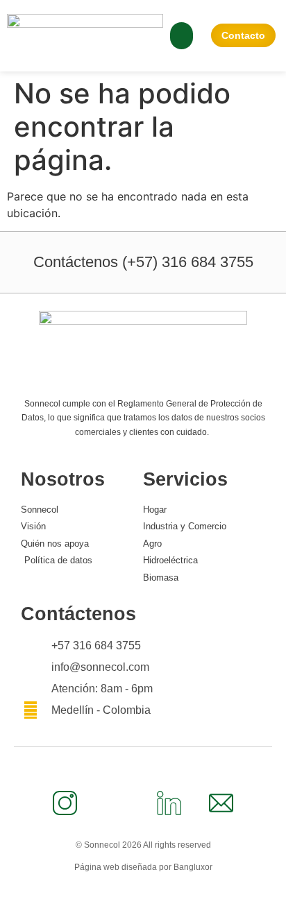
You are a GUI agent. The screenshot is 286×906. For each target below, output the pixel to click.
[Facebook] (117, 802)
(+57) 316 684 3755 (143, 262)
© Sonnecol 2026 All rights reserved (143, 845)
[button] (181, 35)
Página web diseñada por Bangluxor (143, 867)
